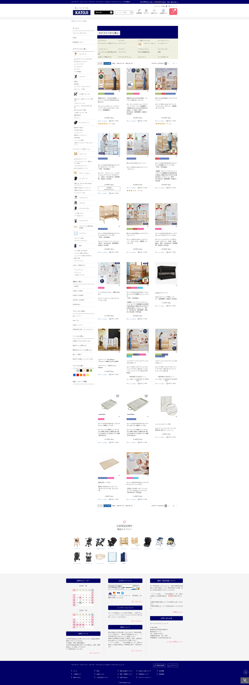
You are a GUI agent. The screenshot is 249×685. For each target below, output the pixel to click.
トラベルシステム (84, 208)
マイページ (173, 6)
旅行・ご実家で (77, 354)
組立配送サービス (78, 42)
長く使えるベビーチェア (80, 61)
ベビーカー (82, 76)
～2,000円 (75, 286)
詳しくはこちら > (95, 653)
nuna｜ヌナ (76, 320)
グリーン (91, 370)
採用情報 (161, 674)
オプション (77, 117)
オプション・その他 (79, 89)
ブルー (74, 375)
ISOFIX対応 (77, 137)
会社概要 (161, 671)
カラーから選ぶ (78, 365)
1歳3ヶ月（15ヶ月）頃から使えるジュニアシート (83, 184)
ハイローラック (83, 197)
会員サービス (100, 674)
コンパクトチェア (78, 64)
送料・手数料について (126, 674)
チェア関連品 (77, 71)
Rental (74, 37)
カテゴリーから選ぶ (80, 49)
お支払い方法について (145, 671)
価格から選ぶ (77, 281)
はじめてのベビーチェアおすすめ (83, 59)
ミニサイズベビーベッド (80, 165)
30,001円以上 (76, 304)
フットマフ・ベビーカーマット (82, 86)
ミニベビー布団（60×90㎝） (81, 253)
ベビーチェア (83, 54)
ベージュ (84, 370)
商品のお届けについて (126, 671)
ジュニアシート (78, 132)
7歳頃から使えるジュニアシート (82, 190)
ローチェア (77, 69)
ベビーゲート (83, 233)
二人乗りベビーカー (84, 94)
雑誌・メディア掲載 (80, 381)
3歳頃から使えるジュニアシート (82, 187)
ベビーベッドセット (84, 173)
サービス (76, 28)
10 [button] (173, 63)
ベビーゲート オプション (80, 240)
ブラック (81, 370)
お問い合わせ (123, 677)
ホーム (75, 671)
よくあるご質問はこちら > (175, 641)
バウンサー (82, 203)
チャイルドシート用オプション (81, 149)
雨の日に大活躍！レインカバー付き (83, 359)
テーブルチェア (78, 66)
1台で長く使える (78, 130)
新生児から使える (78, 127)
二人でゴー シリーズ (79, 103)
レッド (78, 375)
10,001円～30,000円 (78, 300)
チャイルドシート (84, 122)
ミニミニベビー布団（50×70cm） (83, 255)
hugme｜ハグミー (78, 325)
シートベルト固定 (78, 140)
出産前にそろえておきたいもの (81, 341)
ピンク (84, 375)
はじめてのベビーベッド (80, 159)
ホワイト (74, 370)
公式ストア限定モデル (79, 265)
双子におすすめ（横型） (80, 110)
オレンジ (81, 375)
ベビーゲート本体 (78, 238)
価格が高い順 (128, 63)
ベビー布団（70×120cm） (81, 250)
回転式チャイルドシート (80, 135)
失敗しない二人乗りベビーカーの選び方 (83, 99)
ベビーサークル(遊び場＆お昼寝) (86, 227)
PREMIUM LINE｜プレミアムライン (83, 329)
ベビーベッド (83, 154)
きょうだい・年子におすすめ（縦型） (83, 106)
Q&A (98, 671)
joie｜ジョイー (77, 316)
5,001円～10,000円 (78, 295)
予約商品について (144, 674)
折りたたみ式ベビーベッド (81, 168)
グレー (78, 370)
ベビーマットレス (78, 260)
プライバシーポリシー (145, 677)
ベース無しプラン (78, 213)
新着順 (113, 63)
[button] (176, 63)
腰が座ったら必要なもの (80, 345)
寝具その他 (77, 258)
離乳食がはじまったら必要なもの (82, 350)
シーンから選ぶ (78, 336)
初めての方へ (77, 677)
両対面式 (76, 84)
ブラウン (87, 370)
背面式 (76, 81)
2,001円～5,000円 (78, 291)
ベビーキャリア (83, 220)
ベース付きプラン (78, 215)
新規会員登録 (160, 665)
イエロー (87, 375)
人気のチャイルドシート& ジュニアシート (83, 143)
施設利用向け (77, 115)
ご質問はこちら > (177, 612)
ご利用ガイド (77, 674)
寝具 (80, 245)
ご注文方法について (102, 677)
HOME (73, 21)
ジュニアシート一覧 (79, 193)
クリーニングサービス (79, 33)
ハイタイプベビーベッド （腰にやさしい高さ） (83, 162)
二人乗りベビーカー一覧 (80, 112)
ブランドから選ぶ (79, 311)
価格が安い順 (120, 63)
